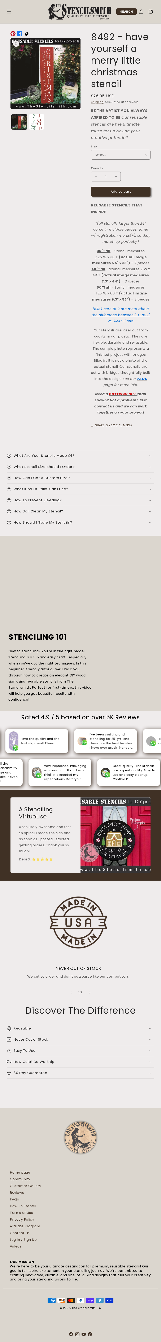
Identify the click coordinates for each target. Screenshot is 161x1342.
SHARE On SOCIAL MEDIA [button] (113, 425)
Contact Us (20, 1232)
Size (94, 146)
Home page (20, 1172)
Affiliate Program (25, 1226)
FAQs (14, 1199)
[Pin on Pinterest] (13, 34)
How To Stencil (23, 1206)
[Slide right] (89, 992)
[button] (8, 11)
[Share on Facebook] (19, 34)
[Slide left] (71, 992)
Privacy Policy (22, 1219)
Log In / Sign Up (23, 1239)
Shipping (97, 102)
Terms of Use (21, 1212)
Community (20, 1179)
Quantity (97, 168)
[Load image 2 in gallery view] (36, 122)
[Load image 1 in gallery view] (19, 122)
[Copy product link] (26, 34)
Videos (16, 1246)
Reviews (17, 1192)
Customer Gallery (25, 1185)
